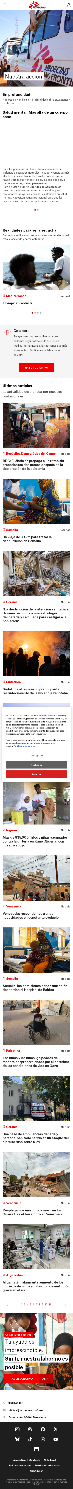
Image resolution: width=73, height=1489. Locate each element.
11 (50, 1304)
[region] (36, 744)
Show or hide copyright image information (67, 15)
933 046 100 (15, 1403)
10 (46, 1304)
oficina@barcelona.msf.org (26, 1410)
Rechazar (36, 764)
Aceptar (36, 773)
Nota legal (50, 1460)
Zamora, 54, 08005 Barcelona (27, 1417)
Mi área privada (68, 5)
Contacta (34, 1460)
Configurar (36, 1471)
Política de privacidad (47, 1465)
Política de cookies (20, 1465)
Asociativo (19, 1460)
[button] (35, 210)
